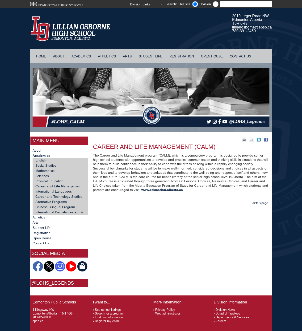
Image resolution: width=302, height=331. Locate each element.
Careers (221, 321)
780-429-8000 (42, 317)
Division (205, 4)
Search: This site (177, 4)
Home (41, 56)
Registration (181, 56)
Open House (212, 56)
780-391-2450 (244, 31)
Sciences (42, 176)
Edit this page (260, 203)
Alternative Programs (51, 202)
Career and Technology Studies (58, 196)
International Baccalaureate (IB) (59, 212)
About (58, 56)
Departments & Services (232, 317)
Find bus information (109, 317)
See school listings (108, 309)
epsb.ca (38, 321)
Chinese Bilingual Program (55, 207)
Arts (127, 56)
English (40, 160)
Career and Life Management (58, 186)
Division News (225, 309)
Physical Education (49, 181)
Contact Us (240, 56)
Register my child (107, 321)
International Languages (53, 191)
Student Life (150, 56)
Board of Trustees (228, 313)
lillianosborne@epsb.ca (252, 27)
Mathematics (45, 171)
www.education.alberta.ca (162, 190)
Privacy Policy (165, 309)
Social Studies (45, 165)
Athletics (107, 56)
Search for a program (109, 313)
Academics (81, 56)
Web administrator (167, 313)
